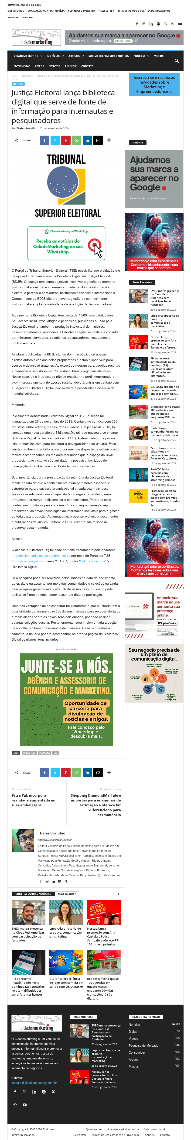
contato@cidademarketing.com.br (34, 1083)
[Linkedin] (151, 24)
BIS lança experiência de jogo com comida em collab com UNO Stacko (66, 983)
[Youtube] (180, 24)
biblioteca (29, 752)
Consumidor (137, 1052)
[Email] (98, 140)
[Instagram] (144, 24)
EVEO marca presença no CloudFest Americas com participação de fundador (28, 934)
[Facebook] (137, 24)
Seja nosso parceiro (81, 10)
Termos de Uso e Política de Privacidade (144, 10)
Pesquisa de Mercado (143, 1045)
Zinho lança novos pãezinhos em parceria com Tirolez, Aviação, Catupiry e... (164, 453)
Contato (27, 17)
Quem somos (15, 10)
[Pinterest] (66, 140)
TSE (55, 752)
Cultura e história (92, 561)
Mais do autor (67, 894)
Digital (133, 1031)
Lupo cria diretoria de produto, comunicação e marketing (65, 932)
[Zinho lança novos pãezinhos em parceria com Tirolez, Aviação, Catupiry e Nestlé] (138, 453)
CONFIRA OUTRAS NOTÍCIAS (33, 894)
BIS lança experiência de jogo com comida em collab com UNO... (164, 390)
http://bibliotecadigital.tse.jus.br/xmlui (39, 555)
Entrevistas (22, 66)
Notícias (53, 56)
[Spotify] (158, 24)
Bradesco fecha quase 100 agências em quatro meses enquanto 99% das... (165, 412)
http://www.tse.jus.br (27, 561)
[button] (176, 61)
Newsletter (106, 10)
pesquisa (44, 752)
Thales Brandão (26, 128)
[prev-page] (113, 894)
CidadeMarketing (26, 56)
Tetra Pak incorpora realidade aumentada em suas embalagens (34, 800)
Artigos (74, 56)
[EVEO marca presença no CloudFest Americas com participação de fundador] (28, 912)
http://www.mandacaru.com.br (55, 839)
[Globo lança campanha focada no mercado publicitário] (138, 433)
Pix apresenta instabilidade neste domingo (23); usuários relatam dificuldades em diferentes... (163, 367)
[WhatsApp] (173, 24)
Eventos (54, 66)
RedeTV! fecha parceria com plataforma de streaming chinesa (162, 474)
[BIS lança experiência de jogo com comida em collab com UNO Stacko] (66, 962)
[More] (109, 140)
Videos (159, 56)
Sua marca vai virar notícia (46, 10)
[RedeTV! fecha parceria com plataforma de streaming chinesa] (138, 475)
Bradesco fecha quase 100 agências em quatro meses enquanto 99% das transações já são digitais (103, 988)
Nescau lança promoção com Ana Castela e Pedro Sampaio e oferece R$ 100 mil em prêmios (102, 936)
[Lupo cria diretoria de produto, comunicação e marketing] (66, 912)
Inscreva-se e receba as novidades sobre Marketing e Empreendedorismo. (154, 84)
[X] (165, 24)
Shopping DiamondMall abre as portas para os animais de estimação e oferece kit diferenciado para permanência (96, 805)
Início (15, 75)
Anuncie (12, 17)
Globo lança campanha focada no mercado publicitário (164, 431)
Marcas (134, 1066)
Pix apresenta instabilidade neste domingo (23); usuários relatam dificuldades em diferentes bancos (28, 987)
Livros (39, 66)
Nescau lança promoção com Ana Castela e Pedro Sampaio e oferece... (163, 342)
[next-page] (118, 894)
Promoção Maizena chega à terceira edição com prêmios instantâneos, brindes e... (165, 498)
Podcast (139, 56)
